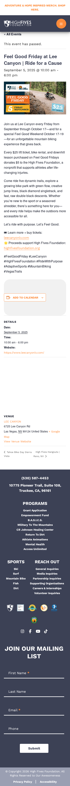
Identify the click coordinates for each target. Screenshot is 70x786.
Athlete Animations (35, 539)
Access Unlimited (35, 549)
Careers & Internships (47, 588)
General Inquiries (47, 568)
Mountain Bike (16, 578)
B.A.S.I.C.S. (35, 520)
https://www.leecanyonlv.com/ (24, 352)
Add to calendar (25, 297)
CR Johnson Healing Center (35, 529)
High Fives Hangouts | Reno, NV (46, 454)
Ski (16, 568)
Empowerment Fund (35, 515)
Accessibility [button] (48, 781)
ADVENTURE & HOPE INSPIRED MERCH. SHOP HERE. (35, 7)
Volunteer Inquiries (47, 593)
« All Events (12, 34)
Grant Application (35, 510)
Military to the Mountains (35, 524)
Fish (16, 583)
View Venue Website (17, 441)
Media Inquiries (47, 573)
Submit (34, 748)
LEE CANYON (12, 421)
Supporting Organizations (47, 583)
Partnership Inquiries (47, 578)
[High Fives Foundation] (17, 23)
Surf (16, 573)
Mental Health (35, 544)
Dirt (15, 588)
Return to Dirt (35, 534)
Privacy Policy (22, 781)
